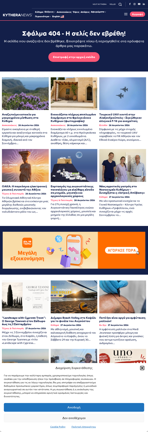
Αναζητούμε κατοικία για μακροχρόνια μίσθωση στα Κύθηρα (20, 118)
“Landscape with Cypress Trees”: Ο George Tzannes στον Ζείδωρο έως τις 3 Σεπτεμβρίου (24, 321)
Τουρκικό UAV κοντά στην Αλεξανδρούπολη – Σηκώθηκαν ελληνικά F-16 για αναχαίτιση (120, 118)
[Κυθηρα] (18, 15)
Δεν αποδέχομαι (74, 418)
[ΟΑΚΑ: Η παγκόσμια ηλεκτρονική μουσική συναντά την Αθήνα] (25, 165)
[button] (142, 368)
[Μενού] (125, 14)
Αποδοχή (74, 407)
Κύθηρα (103, 197)
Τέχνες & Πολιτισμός (13, 194)
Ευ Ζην (102, 325)
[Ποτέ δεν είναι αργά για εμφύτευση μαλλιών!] (122, 296)
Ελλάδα (103, 125)
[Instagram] (134, 4)
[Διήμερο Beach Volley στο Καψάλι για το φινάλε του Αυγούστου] (74, 296)
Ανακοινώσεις (9, 125)
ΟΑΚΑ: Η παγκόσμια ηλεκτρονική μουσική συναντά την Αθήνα (24, 188)
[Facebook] (130, 4)
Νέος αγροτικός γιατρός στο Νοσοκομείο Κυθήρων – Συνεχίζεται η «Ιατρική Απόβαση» (122, 189)
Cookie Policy (58, 426)
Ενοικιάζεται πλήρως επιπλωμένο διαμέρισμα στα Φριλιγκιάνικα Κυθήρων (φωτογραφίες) (73, 118)
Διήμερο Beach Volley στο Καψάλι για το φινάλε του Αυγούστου (73, 319)
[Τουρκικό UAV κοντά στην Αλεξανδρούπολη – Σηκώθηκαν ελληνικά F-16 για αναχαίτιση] (122, 93)
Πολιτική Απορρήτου (83, 426)
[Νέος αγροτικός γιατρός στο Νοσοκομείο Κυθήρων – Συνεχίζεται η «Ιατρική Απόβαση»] (122, 165)
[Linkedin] (143, 4)
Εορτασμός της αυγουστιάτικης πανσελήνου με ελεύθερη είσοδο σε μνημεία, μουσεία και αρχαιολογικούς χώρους (72, 191)
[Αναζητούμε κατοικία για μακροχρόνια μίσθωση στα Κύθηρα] (25, 93)
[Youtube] (139, 4)
